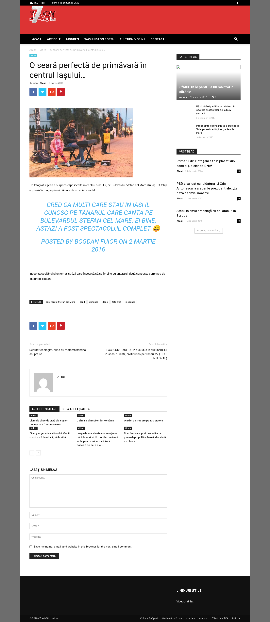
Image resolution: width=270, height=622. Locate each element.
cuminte (93, 301)
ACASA (37, 39)
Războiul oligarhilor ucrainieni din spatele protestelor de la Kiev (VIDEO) (215, 110)
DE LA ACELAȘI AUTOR (76, 409)
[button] (236, 39)
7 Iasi (43, 82)
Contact (157, 39)
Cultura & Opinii (132, 39)
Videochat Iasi (185, 601)
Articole (54, 39)
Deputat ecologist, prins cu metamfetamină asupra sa (57, 352)
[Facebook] (238, 3)
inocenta (130, 301)
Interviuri (204, 618)
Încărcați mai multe (207, 230)
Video (43, 50)
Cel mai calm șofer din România (95, 420)
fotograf (116, 301)
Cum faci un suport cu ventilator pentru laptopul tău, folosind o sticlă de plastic (145, 437)
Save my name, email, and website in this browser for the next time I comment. (83, 546)
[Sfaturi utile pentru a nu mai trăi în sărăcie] (209, 82)
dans (105, 301)
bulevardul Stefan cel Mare (60, 301)
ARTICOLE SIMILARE (44, 409)
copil (82, 301)
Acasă (32, 50)
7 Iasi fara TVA (220, 618)
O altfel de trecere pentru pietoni (143, 420)
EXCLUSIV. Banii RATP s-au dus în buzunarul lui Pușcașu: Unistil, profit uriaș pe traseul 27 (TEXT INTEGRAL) (136, 354)
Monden (72, 39)
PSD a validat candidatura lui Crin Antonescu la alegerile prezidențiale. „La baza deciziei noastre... (207, 188)
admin (183, 96)
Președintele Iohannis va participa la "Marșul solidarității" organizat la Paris (217, 129)
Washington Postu (99, 39)
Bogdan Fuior (96, 241)
